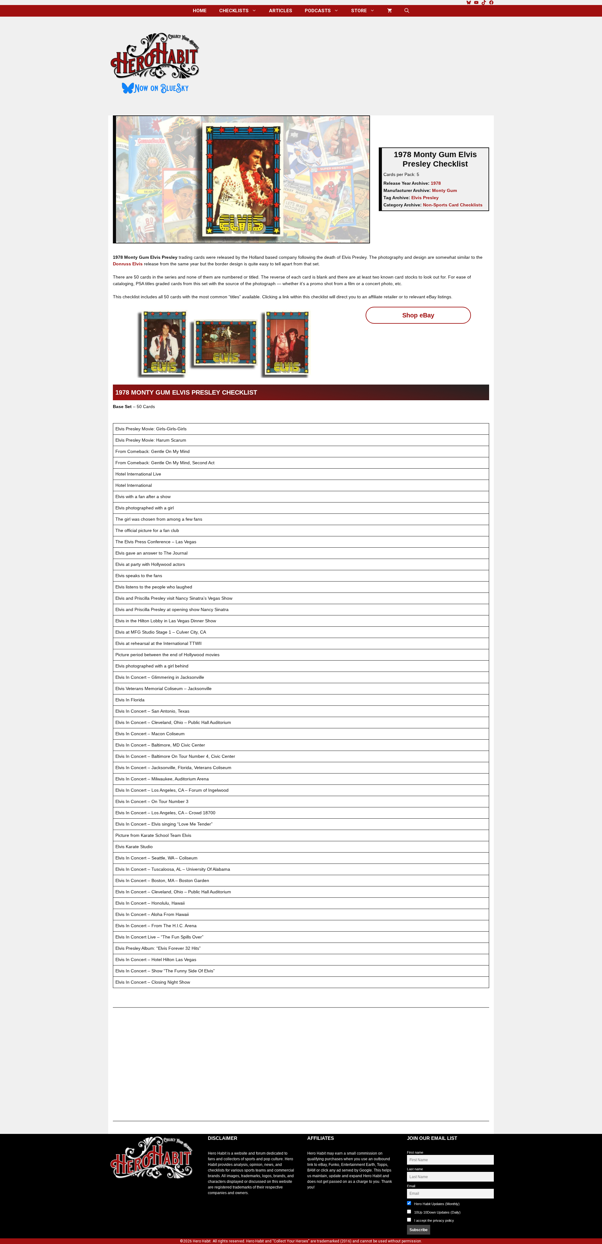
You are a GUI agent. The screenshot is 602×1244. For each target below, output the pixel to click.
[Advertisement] (352, 64)
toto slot (114, 1194)
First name (415, 1152)
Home (200, 10)
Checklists (234, 10)
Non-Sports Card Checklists (453, 204)
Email (411, 1186)
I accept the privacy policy (434, 1220)
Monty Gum (444, 190)
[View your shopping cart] (389, 11)
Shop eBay (418, 315)
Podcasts (318, 10)
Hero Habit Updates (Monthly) (436, 1204)
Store (359, 10)
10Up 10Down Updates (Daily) (437, 1212)
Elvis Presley (425, 197)
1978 (436, 183)
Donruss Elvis (128, 263)
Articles (280, 10)
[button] (406, 11)
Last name (415, 1169)
